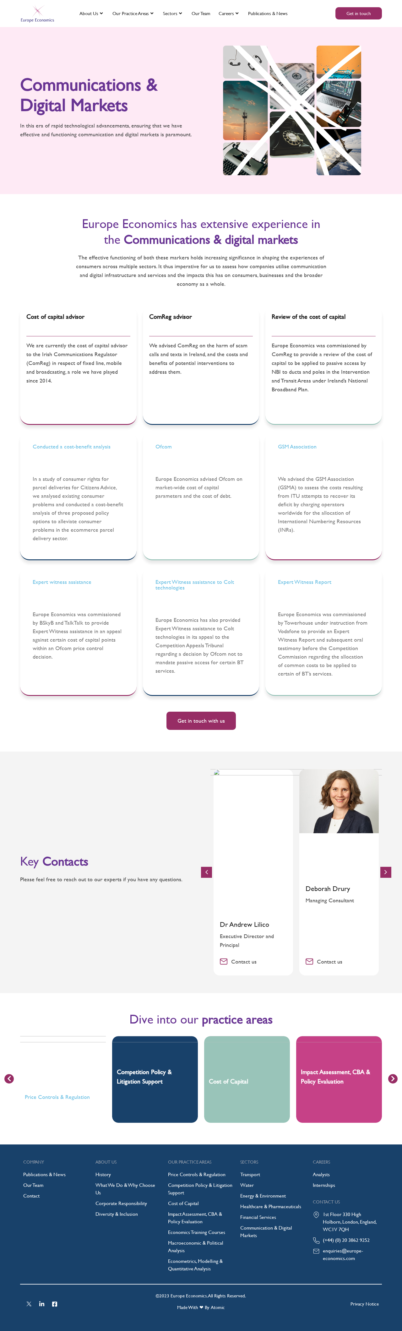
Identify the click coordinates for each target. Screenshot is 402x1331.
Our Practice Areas (130, 13)
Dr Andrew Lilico (244, 924)
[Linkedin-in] (41, 1304)
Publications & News (268, 13)
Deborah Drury (328, 889)
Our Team (201, 13)
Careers (226, 13)
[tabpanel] (63, 1079)
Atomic (218, 1307)
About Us (88, 13)
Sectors (170, 13)
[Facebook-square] (54, 1304)
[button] (385, 872)
